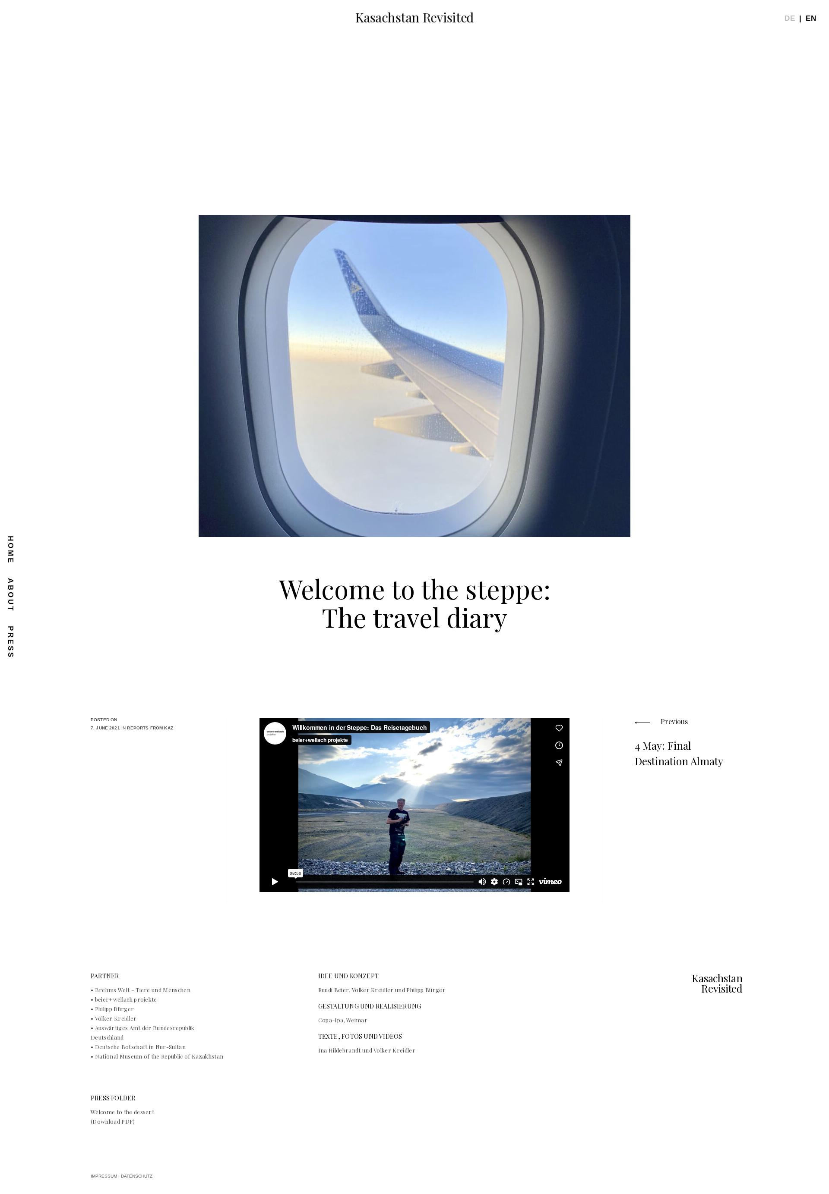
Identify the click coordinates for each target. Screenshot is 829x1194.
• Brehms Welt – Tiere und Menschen (140, 989)
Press (10, 642)
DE (790, 18)
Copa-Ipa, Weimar (342, 1020)
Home (10, 550)
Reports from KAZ (150, 728)
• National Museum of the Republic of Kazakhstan (158, 1056)
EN (811, 18)
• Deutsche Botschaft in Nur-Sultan (139, 1046)
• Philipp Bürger (113, 1008)
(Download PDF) (113, 1121)
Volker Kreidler (394, 1050)
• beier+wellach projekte (124, 999)
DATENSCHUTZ (136, 1176)
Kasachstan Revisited (414, 17)
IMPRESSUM (104, 1176)
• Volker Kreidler (114, 1018)
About (10, 595)
